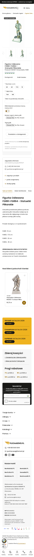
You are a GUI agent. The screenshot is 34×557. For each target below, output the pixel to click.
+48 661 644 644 (13, 448)
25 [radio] (7, 87)
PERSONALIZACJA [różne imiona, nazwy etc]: (15, 107)
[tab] (8, 191)
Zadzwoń (24, 554)
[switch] (4, 547)
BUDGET (13, 70)
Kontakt (10, 554)
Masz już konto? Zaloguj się (15, 361)
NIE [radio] (13, 94)
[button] (26, 8)
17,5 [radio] (17, 87)
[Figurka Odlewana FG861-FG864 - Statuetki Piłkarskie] (11, 53)
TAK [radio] (7, 94)
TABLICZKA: (9, 91)
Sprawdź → (10, 323)
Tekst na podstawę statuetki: (14, 99)
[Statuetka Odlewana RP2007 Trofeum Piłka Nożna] (16, 284)
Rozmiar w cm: (10, 84)
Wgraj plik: (8, 123)
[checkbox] (7, 111)
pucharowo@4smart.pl (15, 169)
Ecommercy (22, 543)
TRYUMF (8, 296)
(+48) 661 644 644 (13, 166)
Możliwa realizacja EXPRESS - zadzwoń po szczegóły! (17, 2)
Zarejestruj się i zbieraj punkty (16, 357)
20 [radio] (12, 87)
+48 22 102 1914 (11, 495)
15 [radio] (22, 87)
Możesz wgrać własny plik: (13, 115)
